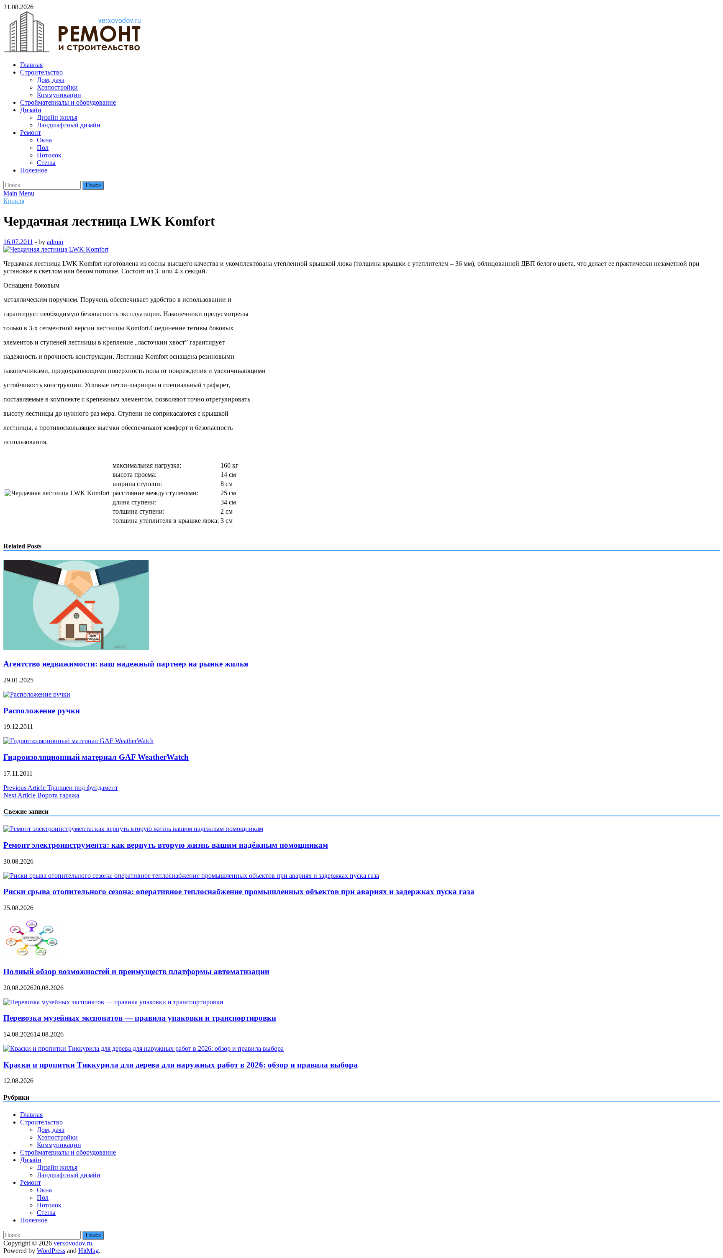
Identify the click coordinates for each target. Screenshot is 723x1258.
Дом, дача (50, 79)
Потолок (49, 155)
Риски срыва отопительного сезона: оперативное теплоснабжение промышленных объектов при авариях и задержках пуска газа (238, 891)
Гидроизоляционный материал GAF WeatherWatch (96, 757)
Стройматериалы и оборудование (68, 102)
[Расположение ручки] (36, 694)
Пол (43, 147)
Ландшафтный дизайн (68, 125)
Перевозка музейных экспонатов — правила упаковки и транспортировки (139, 1018)
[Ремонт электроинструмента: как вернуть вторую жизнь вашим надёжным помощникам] (133, 828)
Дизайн (30, 109)
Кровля (13, 200)
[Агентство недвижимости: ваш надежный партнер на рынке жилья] (76, 647)
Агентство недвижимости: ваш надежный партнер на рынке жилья (125, 663)
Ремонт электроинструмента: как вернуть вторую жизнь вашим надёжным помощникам (165, 845)
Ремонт (30, 132)
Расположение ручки (41, 710)
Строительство (41, 72)
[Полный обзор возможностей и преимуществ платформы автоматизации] (31, 955)
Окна (44, 140)
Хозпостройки (57, 87)
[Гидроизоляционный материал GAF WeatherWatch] (78, 740)
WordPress (51, 1250)
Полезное (33, 170)
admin (55, 241)
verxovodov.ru (73, 1243)
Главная (31, 64)
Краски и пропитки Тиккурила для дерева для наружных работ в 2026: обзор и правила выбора (180, 1064)
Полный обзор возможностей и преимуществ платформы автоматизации (136, 971)
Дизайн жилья (57, 117)
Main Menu (18, 193)
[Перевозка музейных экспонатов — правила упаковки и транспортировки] (113, 1002)
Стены (46, 162)
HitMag (88, 1250)
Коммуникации (59, 94)
